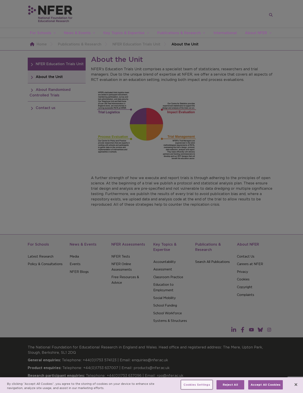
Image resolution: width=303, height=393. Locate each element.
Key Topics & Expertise (124, 33)
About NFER (256, 33)
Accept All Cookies (265, 385)
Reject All (230, 385)
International (225, 33)
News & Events (77, 33)
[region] (151, 385)
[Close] (296, 384)
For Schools (40, 33)
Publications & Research (179, 33)
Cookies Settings (196, 385)
